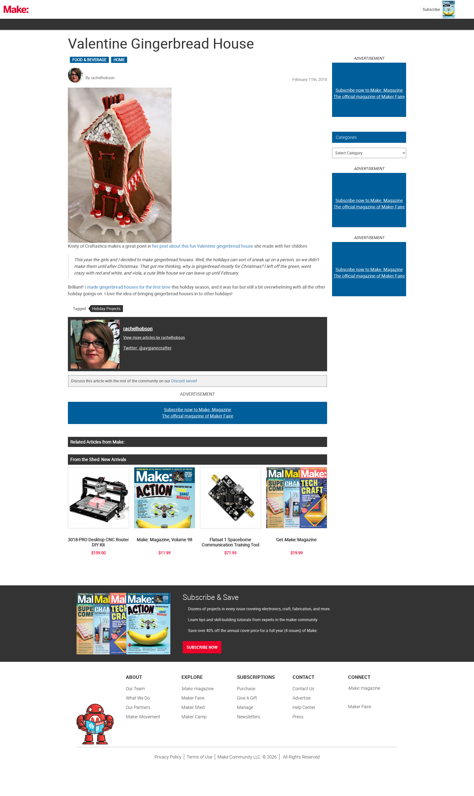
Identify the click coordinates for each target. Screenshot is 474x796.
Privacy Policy (168, 757)
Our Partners (138, 707)
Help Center (304, 707)
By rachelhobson (100, 77)
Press (298, 717)
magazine (197, 688)
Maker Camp (194, 717)
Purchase (246, 688)
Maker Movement (143, 717)
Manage (245, 707)
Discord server (183, 381)
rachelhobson (138, 328)
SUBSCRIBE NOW (202, 647)
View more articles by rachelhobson (154, 337)
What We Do (138, 698)
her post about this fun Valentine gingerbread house (202, 246)
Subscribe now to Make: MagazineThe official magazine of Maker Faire (197, 413)
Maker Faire (192, 698)
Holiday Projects (106, 308)
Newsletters (248, 717)
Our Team (135, 688)
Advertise (302, 698)
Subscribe (431, 9)
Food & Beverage (89, 59)
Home (119, 59)
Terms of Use (199, 757)
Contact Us (303, 688)
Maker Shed (193, 707)
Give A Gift (247, 698)
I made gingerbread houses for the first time (128, 287)
